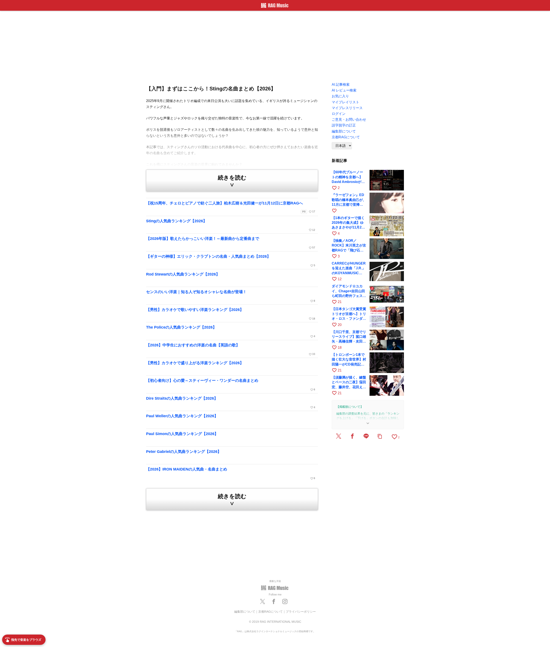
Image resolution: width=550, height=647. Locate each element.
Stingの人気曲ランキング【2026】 (230, 225)
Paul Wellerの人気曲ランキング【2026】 (182, 416)
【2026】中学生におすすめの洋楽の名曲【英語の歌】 (230, 349)
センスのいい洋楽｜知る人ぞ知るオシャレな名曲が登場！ (230, 296)
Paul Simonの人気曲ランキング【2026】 (182, 434)
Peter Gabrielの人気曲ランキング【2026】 (183, 451)
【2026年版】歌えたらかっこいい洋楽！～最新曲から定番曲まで (230, 242)
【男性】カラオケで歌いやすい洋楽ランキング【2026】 (230, 314)
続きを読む (232, 181)
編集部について (244, 611)
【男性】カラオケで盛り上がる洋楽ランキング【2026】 (195, 363)
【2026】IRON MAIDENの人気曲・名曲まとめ (230, 473)
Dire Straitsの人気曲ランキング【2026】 (230, 402)
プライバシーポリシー (301, 611)
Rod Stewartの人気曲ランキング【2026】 (183, 274)
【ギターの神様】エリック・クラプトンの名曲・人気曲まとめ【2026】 (230, 260)
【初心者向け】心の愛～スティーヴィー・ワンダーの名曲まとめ (230, 384)
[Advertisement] (275, 45)
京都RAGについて (270, 611)
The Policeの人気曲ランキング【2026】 (230, 331)
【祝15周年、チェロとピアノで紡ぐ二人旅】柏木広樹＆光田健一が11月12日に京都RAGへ (230, 207)
